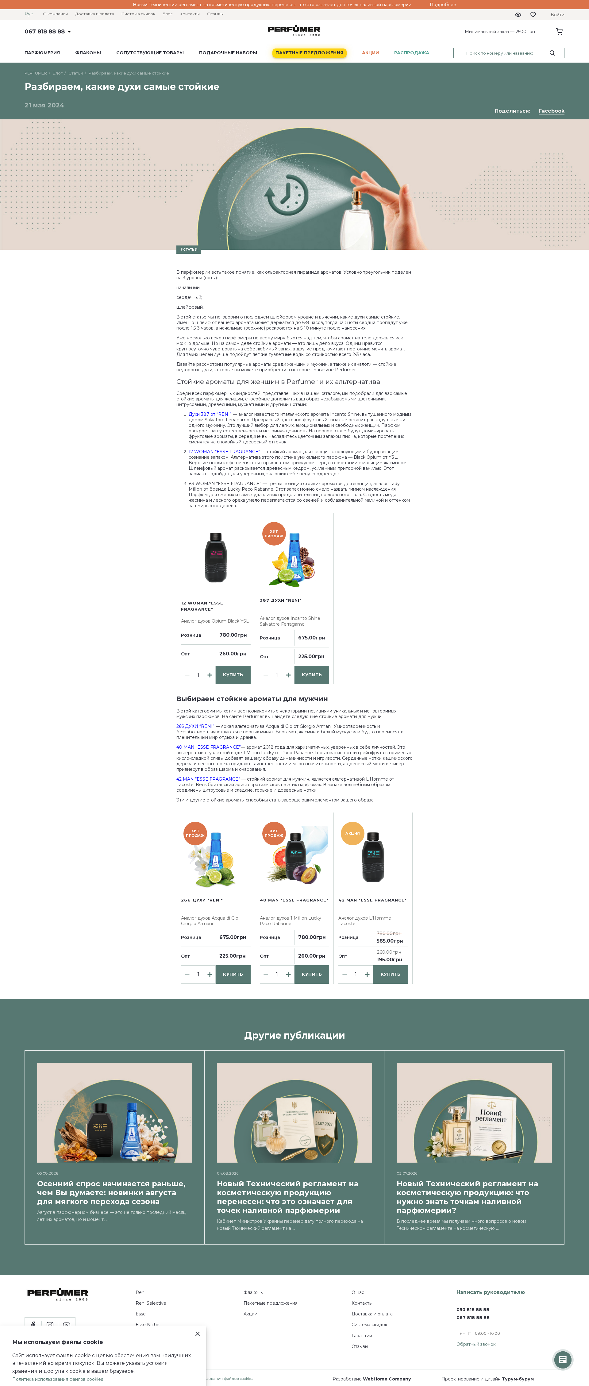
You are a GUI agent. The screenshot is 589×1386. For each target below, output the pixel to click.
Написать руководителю (490, 1292)
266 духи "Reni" (202, 900)
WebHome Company (387, 1379)
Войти (557, 14)
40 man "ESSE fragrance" (294, 900)
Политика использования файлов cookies (212, 1378)
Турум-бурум (518, 1379)
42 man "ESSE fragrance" (372, 900)
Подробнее (443, 4)
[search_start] (552, 53)
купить (233, 675)
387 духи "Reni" (281, 600)
